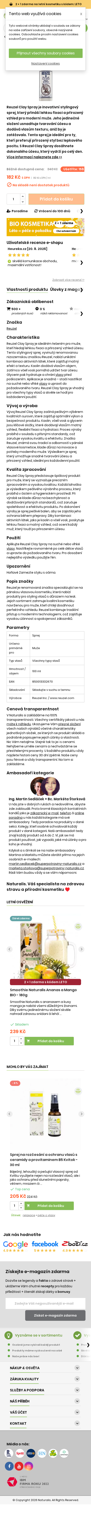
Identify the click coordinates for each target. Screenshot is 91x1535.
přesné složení (69, 724)
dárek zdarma (21, 918)
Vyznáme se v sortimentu (38, 1335)
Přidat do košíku (56, 199)
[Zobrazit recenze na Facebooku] (45, 1244)
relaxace (29, 1215)
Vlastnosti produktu (27, 289)
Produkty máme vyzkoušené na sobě (37, 1350)
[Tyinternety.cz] (64, 1453)
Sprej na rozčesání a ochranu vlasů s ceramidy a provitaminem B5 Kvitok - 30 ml (44, 1159)
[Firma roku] (45, 1482)
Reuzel (12, 328)
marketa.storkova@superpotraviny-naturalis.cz (46, 868)
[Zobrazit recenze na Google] (15, 1244)
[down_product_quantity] (21, 1043)
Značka (14, 322)
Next (81, 949)
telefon (65, 813)
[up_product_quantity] (21, 1039)
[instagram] (28, 1466)
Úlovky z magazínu (69, 289)
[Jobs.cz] (31, 1453)
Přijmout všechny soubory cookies (46, 53)
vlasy (59, 374)
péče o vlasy (46, 1215)
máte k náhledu (19, 724)
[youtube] (19, 1466)
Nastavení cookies (45, 63)
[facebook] (9, 1466)
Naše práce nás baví (25, 1356)
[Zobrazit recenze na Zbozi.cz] (75, 1244)
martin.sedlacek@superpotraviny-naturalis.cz (45, 864)
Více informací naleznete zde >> (34, 157)
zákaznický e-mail (44, 813)
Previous (10, 949)
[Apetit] (19, 1453)
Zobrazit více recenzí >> (68, 280)
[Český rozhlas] (8, 1453)
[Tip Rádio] (53, 1453)
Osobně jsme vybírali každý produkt (36, 1345)
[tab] (27, 289)
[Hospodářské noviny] (42, 1453)
